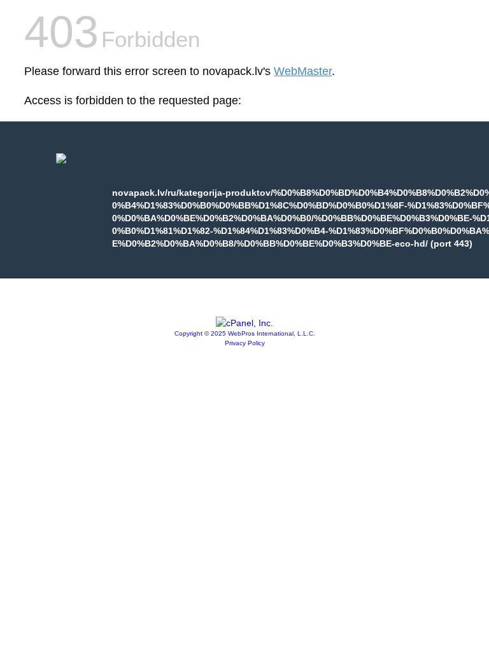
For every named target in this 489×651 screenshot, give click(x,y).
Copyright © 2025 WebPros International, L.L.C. (244, 333)
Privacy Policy (245, 342)
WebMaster (303, 71)
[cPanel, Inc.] (244, 323)
